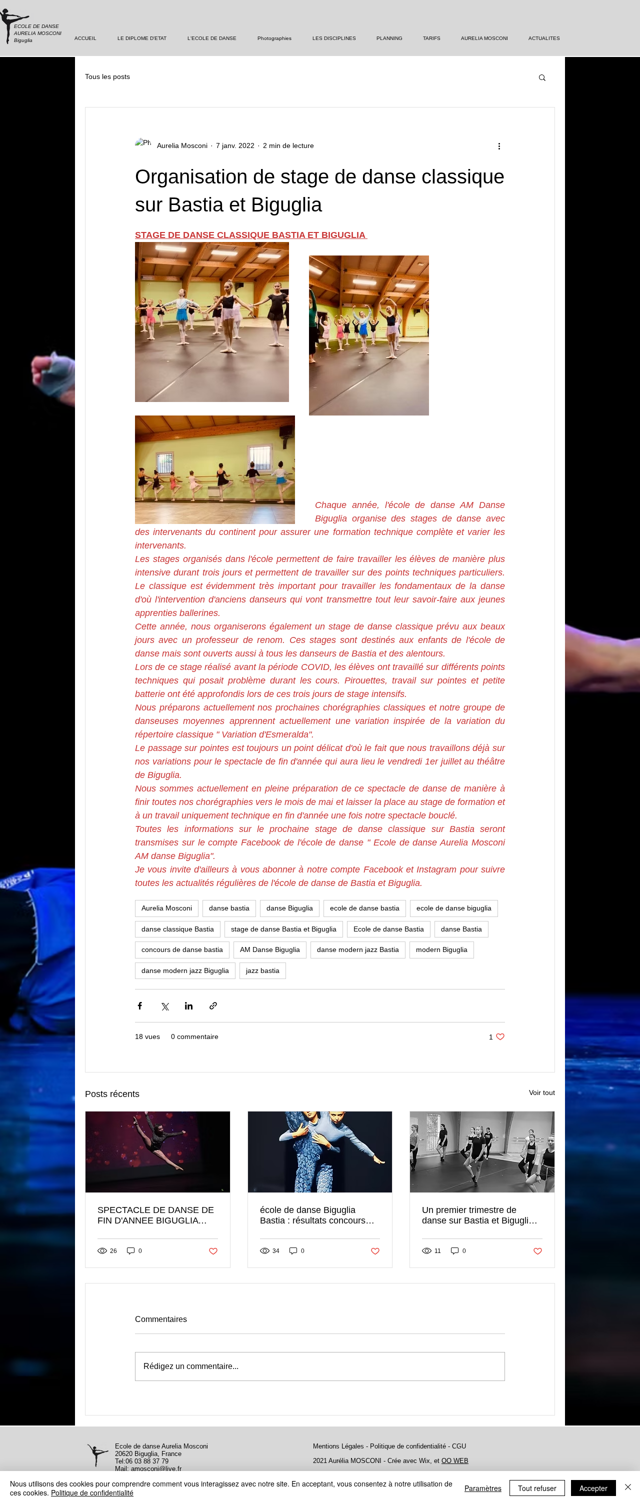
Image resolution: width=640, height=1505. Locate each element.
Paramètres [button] (483, 1488)
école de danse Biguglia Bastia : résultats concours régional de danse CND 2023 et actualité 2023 (318, 1215)
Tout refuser (537, 1488)
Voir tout (542, 1092)
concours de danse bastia (182, 950)
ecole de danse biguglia (454, 908)
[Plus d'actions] (499, 146)
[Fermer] (628, 1488)
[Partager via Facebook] (139, 1005)
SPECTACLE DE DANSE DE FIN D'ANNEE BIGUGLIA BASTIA (156, 1215)
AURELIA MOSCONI (38, 33)
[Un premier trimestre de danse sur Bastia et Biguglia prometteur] (482, 1152)
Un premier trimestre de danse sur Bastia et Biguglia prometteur (478, 1215)
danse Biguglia (289, 908)
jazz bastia (263, 970)
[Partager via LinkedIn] (189, 1005)
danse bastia (229, 908)
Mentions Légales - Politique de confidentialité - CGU (389, 1446)
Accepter (594, 1488)
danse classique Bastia (178, 929)
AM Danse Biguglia (270, 950)
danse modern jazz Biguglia (185, 970)
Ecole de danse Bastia (389, 929)
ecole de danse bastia (365, 908)
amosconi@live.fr (156, 1468)
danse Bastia (461, 929)
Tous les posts (107, 76)
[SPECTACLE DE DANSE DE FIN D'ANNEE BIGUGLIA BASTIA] (158, 1152)
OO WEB (455, 1460)
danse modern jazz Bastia (358, 950)
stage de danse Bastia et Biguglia (283, 929)
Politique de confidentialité (92, 1493)
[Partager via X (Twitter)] (164, 1005)
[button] (542, 77)
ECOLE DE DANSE (37, 26)
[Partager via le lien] (213, 1005)
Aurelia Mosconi (167, 908)
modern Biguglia (442, 950)
